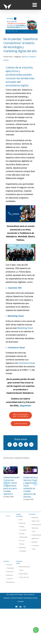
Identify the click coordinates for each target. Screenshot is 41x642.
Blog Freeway (23, 574)
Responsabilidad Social (24, 568)
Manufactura (11, 582)
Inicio (20, 519)
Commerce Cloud (26, 363)
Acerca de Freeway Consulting (22, 526)
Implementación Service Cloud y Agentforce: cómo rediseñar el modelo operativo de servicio (30, 470)
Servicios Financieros (10, 566)
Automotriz (10, 572)
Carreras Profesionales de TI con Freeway (23, 539)
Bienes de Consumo (10, 577)
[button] (5, 483)
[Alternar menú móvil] (35, 4)
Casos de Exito (24, 577)
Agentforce (25, 57)
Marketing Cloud (25, 328)
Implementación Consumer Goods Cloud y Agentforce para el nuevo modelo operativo (10, 470)
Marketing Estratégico (22, 549)
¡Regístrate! (25, 405)
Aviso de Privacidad (16, 598)
